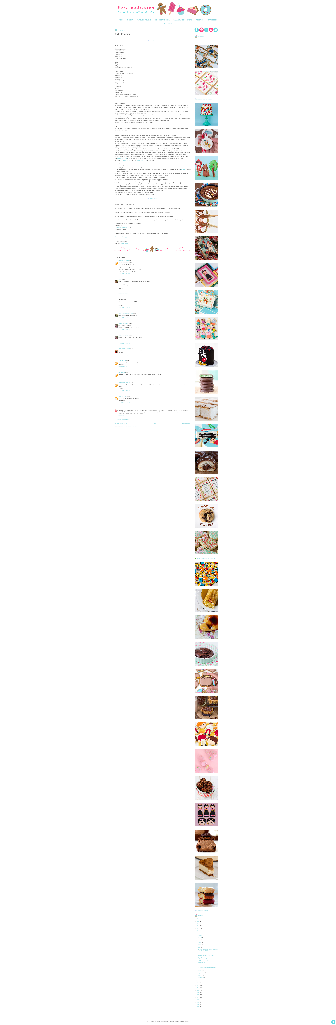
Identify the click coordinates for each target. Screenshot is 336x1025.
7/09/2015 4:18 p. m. (124, 329)
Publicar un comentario (123, 419)
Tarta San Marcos (203, 965)
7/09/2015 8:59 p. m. (124, 355)
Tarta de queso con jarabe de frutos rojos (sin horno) (208, 949)
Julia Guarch (122, 360)
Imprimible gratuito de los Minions (207, 967)
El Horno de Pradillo (124, 382)
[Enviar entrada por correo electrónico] (117, 241)
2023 (198, 999)
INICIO (121, 20)
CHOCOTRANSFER (162, 20)
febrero (200, 935)
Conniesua (121, 372)
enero (199, 932)
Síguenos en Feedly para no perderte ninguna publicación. (131, 237)
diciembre (201, 980)
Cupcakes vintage (203, 958)
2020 (198, 992)
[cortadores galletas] (206, 179)
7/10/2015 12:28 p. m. (124, 377)
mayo (199, 942)
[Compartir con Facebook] (126, 241)
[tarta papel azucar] (206, 126)
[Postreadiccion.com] (206, 68)
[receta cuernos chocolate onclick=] (206, 473)
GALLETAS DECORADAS (182, 20)
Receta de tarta (125, 243)
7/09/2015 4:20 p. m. (124, 343)
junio (199, 944)
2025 (198, 1004)
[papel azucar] (206, 94)
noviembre (201, 977)
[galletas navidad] (203, 99)
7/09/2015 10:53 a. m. (124, 273)
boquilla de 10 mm (142, 160)
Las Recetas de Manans (125, 313)
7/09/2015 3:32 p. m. (124, 307)
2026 (198, 1007)
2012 (198, 923)
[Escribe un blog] (122, 241)
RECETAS (199, 20)
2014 (198, 928)
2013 (198, 926)
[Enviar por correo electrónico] (121, 241)
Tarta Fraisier (201, 953)
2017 (198, 985)
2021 (198, 995)
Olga (119, 279)
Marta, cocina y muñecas (125, 408)
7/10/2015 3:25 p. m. (124, 390)
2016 (198, 983)
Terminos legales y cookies (181, 1021)
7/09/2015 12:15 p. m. (124, 294)
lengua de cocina (122, 158)
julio (199, 947)
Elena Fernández (123, 323)
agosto (200, 970)
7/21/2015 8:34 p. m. (124, 416)
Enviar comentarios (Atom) (129, 426)
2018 (198, 987)
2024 (198, 1002)
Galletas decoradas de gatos (206, 955)
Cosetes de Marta (123, 260)
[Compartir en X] (124, 241)
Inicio (154, 423)
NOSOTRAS (168, 24)
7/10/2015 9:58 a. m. (124, 367)
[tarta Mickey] (206, 366)
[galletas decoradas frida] (206, 826)
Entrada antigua (186, 423)
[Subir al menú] (333, 1022)
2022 (198, 997)
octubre (200, 975)
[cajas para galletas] (206, 286)
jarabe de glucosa (122, 227)
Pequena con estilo (124, 348)
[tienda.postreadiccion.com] (206, 313)
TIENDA (130, 20)
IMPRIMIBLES (212, 20)
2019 (198, 990)
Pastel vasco (201, 962)
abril (199, 940)
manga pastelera (126, 160)
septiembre (201, 973)
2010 (198, 918)
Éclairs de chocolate (203, 960)
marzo (200, 937)
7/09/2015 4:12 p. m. (124, 317)
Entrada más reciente (121, 423)
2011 (198, 921)
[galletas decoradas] (206, 233)
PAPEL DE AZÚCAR (144, 20)
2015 (198, 930)
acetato (183, 169)
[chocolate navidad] (206, 152)
